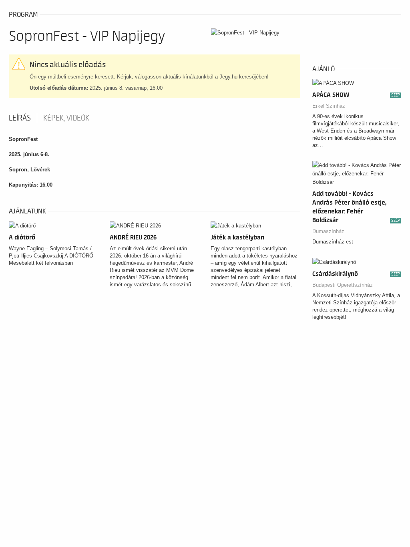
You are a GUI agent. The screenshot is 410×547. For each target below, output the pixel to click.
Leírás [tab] (20, 118)
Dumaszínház (328, 231)
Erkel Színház (328, 106)
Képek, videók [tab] (66, 118)
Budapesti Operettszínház (342, 285)
